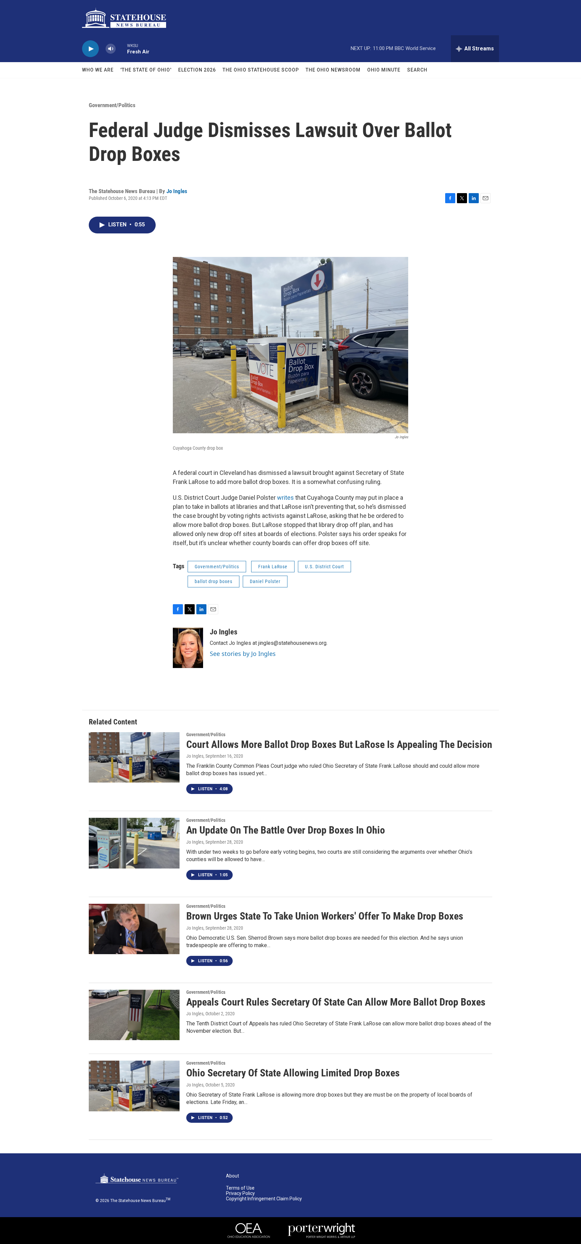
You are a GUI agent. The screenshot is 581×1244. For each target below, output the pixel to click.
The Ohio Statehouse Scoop (261, 70)
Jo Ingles (176, 191)
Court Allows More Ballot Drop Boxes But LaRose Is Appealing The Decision (339, 744)
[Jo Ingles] (188, 648)
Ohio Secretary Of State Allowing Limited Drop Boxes (293, 1073)
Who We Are (98, 70)
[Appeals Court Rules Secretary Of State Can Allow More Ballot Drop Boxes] (134, 1015)
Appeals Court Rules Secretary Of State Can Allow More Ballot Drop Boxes (336, 1002)
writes (286, 497)
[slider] (121, 48)
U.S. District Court (324, 566)
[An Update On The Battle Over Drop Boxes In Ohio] (134, 843)
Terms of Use (240, 1188)
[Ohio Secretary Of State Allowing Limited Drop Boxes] (134, 1086)
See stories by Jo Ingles (243, 654)
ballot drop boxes (213, 581)
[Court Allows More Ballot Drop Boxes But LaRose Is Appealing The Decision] (134, 757)
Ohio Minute (383, 70)
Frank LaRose (272, 566)
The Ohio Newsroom (333, 70)
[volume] (110, 48)
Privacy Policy (240, 1193)
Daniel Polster (265, 581)
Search (417, 70)
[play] (90, 49)
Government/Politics (112, 105)
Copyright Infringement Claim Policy (264, 1198)
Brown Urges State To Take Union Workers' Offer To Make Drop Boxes (324, 916)
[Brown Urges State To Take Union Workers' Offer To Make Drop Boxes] (134, 929)
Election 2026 (197, 70)
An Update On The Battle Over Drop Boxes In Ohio (285, 830)
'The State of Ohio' (145, 70)
